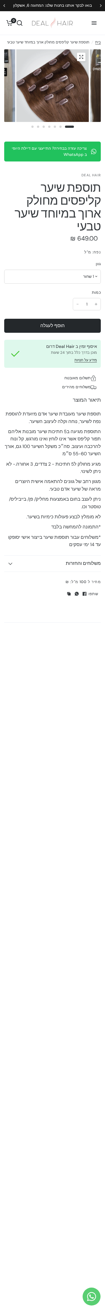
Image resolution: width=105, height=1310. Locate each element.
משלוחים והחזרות (83, 563)
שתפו (93, 594)
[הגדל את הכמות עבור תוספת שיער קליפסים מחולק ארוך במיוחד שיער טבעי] (96, 304)
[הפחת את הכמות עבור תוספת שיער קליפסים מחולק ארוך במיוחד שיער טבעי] (77, 304)
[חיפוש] (19, 23)
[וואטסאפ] (76, 593)
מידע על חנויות (85, 360)
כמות (96, 292)
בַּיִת (98, 42)
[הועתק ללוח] (69, 593)
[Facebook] (84, 593)
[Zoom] (81, 57)
